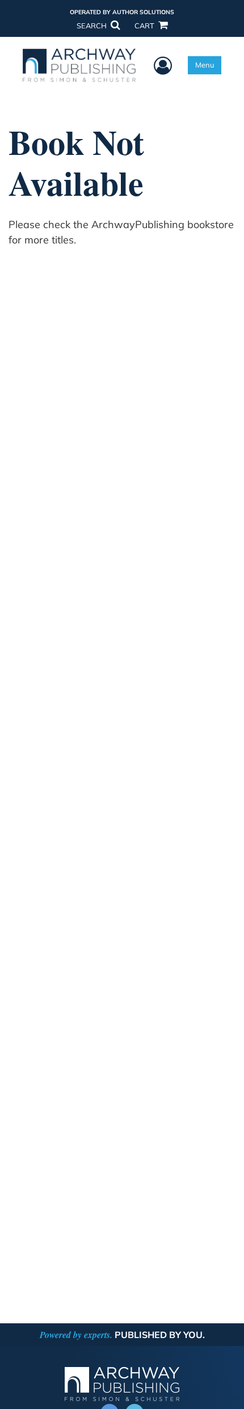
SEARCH (92, 25)
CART (145, 25)
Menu (204, 64)
